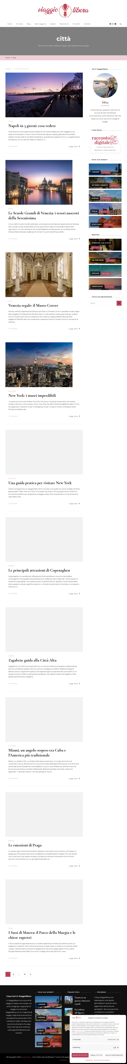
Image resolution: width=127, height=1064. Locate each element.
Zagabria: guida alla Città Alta (32, 660)
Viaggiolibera (26, 1057)
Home (9, 24)
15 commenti (13, 778)
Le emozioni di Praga (25, 845)
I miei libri (76, 24)
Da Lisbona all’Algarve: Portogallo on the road (82, 1014)
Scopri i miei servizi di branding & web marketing (105, 148)
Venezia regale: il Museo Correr (33, 305)
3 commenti (12, 504)
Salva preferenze (114, 1055)
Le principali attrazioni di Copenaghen (39, 570)
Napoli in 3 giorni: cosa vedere (32, 125)
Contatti (87, 24)
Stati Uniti (12, 391)
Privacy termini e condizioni (102, 1060)
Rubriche (63, 24)
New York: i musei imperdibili (32, 395)
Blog (29, 24)
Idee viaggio (39, 24)
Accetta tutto (80, 1055)
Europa (11, 566)
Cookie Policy (79, 1031)
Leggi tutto (73, 146)
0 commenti (12, 146)
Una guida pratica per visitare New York (40, 482)
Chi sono (19, 24)
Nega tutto (96, 1055)
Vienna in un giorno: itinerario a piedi (82, 1000)
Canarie (53, 24)
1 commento (13, 416)
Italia (10, 121)
